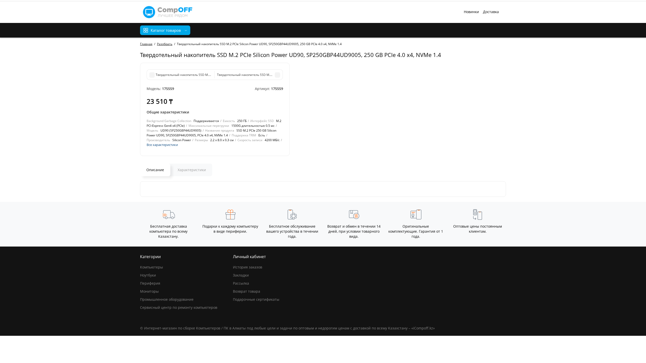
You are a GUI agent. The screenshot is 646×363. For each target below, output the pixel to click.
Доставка (491, 11)
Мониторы (149, 291)
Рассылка (241, 283)
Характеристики (192, 169)
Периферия (150, 283)
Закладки (241, 275)
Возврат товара (246, 291)
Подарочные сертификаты (256, 299)
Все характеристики (162, 144)
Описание (155, 169)
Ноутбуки (148, 275)
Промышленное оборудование (167, 299)
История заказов (247, 267)
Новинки (471, 11)
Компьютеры (151, 267)
